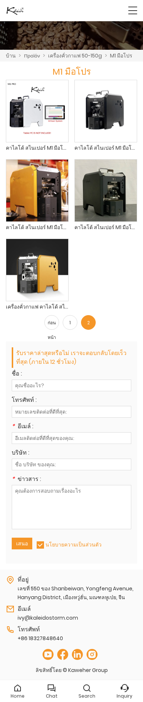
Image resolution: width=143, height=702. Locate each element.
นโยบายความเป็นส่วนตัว (73, 544)
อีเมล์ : (22, 426)
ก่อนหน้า (52, 325)
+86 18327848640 (40, 638)
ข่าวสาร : (26, 479)
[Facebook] (63, 655)
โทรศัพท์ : (24, 400)
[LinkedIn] (77, 655)
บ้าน (11, 55)
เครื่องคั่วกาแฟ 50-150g (75, 55)
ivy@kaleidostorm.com (48, 617)
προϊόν (32, 55)
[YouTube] (48, 655)
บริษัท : (20, 453)
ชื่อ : (17, 374)
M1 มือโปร (121, 55)
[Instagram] (92, 655)
